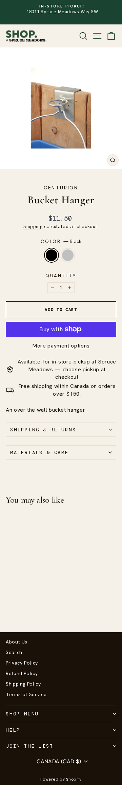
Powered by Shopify (61, 779)
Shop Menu (22, 714)
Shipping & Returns (43, 430)
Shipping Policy (23, 684)
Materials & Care (39, 452)
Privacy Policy (22, 663)
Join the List (29, 746)
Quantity (61, 276)
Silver (68, 255)
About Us (16, 642)
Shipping (32, 226)
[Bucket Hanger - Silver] (17, 609)
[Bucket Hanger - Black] (9, 609)
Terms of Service (26, 694)
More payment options (61, 345)
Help (13, 730)
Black (51, 255)
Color (61, 241)
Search (14, 652)
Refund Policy (22, 673)
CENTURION (61, 188)
